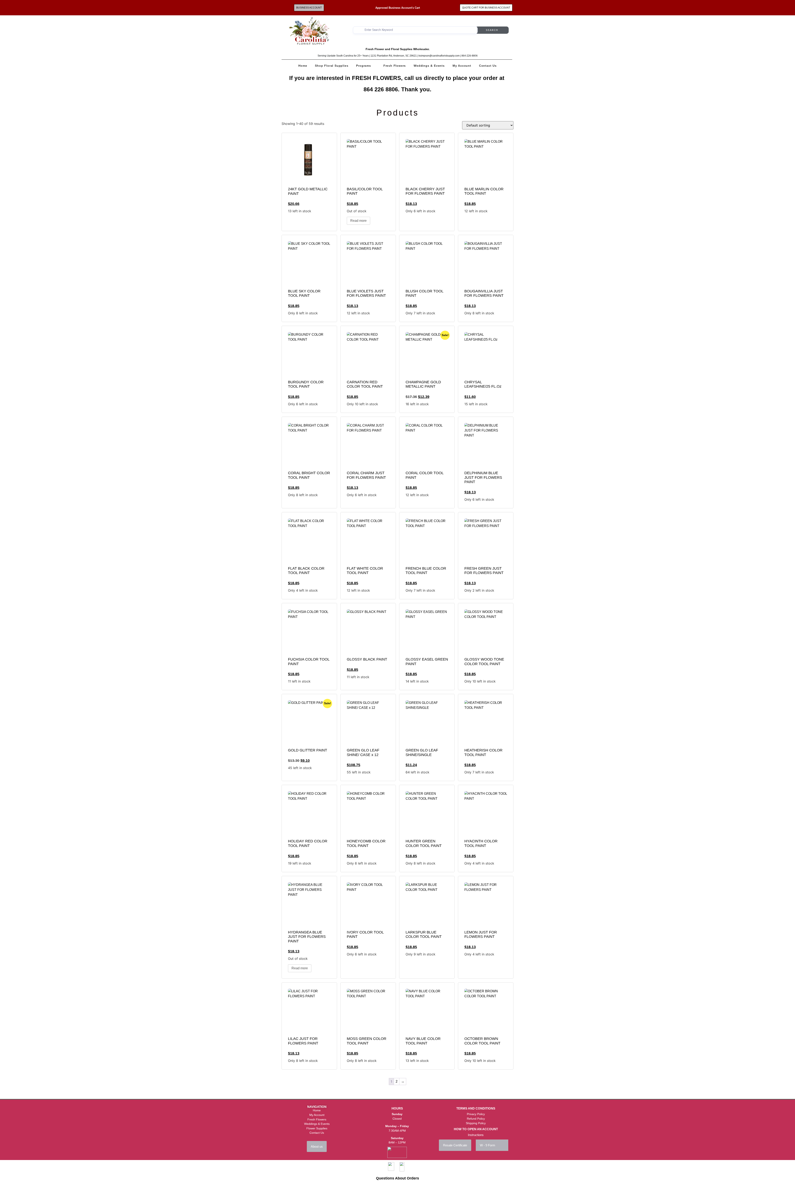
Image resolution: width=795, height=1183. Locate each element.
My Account (462, 65)
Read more (358, 220)
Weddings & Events (429, 65)
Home (302, 65)
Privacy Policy (476, 1114)
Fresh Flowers (394, 65)
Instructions (476, 1135)
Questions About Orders (397, 1178)
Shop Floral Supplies (331, 65)
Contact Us (488, 65)
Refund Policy (476, 1118)
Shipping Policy (476, 1123)
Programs (363, 65)
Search (492, 30)
